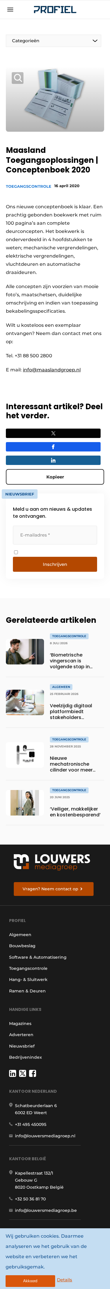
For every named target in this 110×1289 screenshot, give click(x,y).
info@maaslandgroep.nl (52, 370)
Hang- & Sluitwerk (28, 979)
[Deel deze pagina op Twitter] (53, 433)
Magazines (20, 1023)
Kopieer (55, 477)
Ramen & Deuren (27, 991)
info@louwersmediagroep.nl (45, 1136)
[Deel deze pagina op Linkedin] (53, 460)
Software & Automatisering (38, 957)
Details (64, 1280)
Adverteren (21, 1034)
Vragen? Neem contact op (50, 889)
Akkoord (30, 1281)
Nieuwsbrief (22, 1046)
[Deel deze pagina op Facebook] (53, 446)
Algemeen (20, 934)
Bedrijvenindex (25, 1057)
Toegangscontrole (28, 186)
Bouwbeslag (22, 945)
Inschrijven (55, 564)
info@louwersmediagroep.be (46, 1210)
